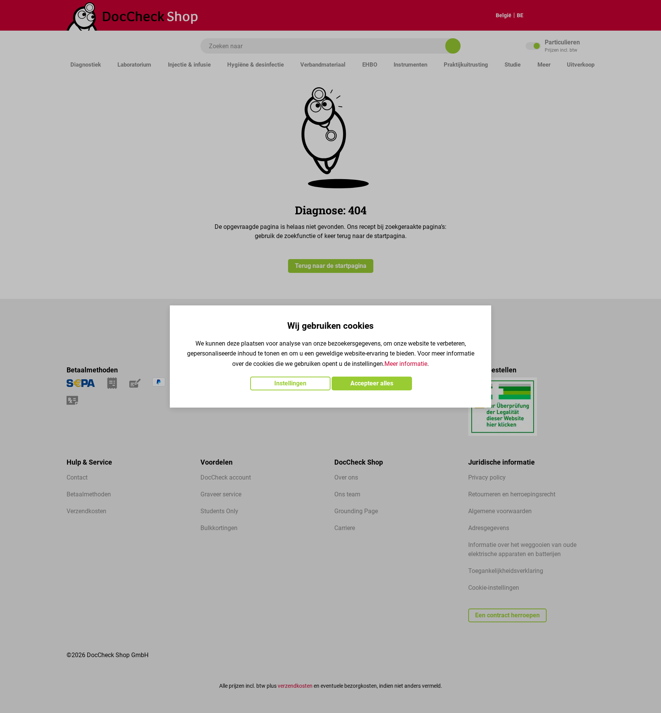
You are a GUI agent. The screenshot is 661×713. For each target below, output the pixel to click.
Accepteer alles (371, 383)
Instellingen (290, 383)
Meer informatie (405, 363)
